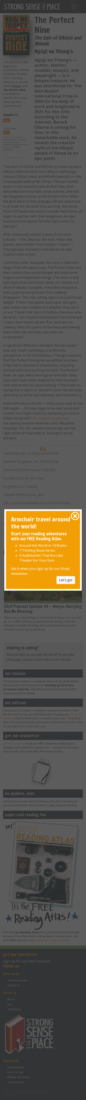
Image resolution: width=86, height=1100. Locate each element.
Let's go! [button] (65, 580)
